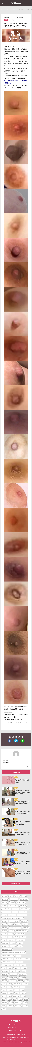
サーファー (16, 908)
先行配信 (14, 946)
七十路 (4, 933)
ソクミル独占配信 (15, 921)
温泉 (4, 983)
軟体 (4, 999)
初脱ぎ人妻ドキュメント (8, 961)
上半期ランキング (20, 933)
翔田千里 (24, 993)
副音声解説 (20, 961)
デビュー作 (24, 921)
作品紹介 (20, 943)
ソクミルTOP (6, 9)
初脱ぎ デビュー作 (7, 958)
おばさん (5, 902)
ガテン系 (13, 902)
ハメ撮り (5, 927)
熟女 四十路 (17, 983)
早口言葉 (5, 980)
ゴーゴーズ (23, 905)
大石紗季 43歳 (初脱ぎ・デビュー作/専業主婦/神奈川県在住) (22, 843)
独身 (10, 986)
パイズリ (18, 924)
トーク (4, 924)
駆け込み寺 (18, 1005)
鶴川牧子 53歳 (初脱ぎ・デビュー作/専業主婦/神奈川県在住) (22, 812)
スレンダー (23, 912)
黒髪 (4, 1008)
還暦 (15, 999)
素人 (17, 990)
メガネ (12, 930)
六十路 (20, 946)
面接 (26, 1002)
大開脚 (10, 968)
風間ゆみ (11, 1005)
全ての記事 (21, 9)
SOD (25, 896)
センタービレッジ (22, 915)
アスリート (5, 899)
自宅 (4, 996)
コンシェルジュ (6, 908)
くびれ (4, 905)
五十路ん (24, 936)
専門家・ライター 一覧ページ (17, 1030)
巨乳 (19, 971)
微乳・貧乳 (14, 974)
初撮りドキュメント (7, 949)
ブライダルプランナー (16, 927)
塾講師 (23, 965)
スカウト (16, 912)
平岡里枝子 (5, 974)
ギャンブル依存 (21, 902)
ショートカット (25, 908)
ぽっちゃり (26, 927)
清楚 (28, 980)
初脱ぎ (19, 955)
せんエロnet (12, 915)
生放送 (23, 986)
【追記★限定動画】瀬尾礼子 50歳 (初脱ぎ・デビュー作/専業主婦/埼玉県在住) (22, 792)
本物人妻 (21, 980)
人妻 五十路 (21, 940)
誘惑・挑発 (16, 996)
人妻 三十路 (12, 940)
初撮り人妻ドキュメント (8, 955)
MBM (11, 896)
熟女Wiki (25, 983)
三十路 (11, 933)
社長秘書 (11, 990)
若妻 (10, 996)
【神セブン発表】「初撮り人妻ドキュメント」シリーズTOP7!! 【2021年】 (22, 823)
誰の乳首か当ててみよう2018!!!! (13, 719)
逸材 (10, 999)
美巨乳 (4, 993)
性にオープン (23, 974)
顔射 (4, 1005)
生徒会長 (16, 986)
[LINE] (22, 741)
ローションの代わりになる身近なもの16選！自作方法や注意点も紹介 (22, 781)
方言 (16, 977)
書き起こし (13, 980)
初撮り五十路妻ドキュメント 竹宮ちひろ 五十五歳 (14, 952)
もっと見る (26, 767)
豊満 (24, 996)
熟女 (28, 9)
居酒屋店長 (5, 971)
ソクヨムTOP (14, 9)
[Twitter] (16, 741)
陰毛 (12, 1002)
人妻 (4, 940)
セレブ (4, 915)
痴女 (4, 990)
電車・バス (18, 1002)
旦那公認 (23, 977)
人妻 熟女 (5, 943)
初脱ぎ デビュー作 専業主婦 (22, 958)
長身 (21, 999)
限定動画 (5, 1002)
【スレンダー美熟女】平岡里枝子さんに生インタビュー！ (22, 862)
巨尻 (24, 971)
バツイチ (26, 924)
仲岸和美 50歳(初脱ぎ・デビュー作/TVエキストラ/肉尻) (22, 853)
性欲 (4, 977)
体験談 (13, 943)
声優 (4, 968)
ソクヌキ (5, 921)
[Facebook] (9, 741)
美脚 (17, 993)
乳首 (12, 20)
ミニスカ (5, 930)
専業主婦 (25, 968)
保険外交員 (5, 946)
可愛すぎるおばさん (7, 965)
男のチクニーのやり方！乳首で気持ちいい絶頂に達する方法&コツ (22, 873)
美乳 (23, 990)
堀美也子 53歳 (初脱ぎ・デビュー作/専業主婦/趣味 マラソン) (22, 833)
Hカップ (5, 896)
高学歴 (26, 1005)
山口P (13, 971)
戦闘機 (10, 977)
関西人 (26, 999)
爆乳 (4, 986)
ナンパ (11, 924)
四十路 (17, 965)
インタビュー (15, 899)
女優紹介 (17, 968)
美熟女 (11, 993)
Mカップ (18, 896)
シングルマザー (6, 912)
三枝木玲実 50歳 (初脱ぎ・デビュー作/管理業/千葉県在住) (22, 802)
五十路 (16, 936)
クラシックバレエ (14, 905)
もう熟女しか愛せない (22, 930)
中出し (4, 936)
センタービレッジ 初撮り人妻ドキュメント (13, 918)
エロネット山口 (24, 899)
